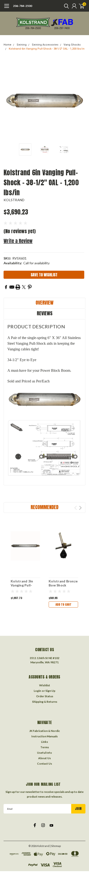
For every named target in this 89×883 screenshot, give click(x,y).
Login (37, 690)
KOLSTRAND (14, 200)
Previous (8, 100)
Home (7, 44)
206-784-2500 (22, 6)
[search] (65, 6)
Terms (44, 747)
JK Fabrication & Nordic (44, 731)
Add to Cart (63, 604)
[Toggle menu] (6, 8)
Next (80, 100)
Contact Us (44, 763)
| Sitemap (55, 845)
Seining (22, 44)
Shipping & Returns (44, 701)
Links (44, 742)
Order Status (44, 696)
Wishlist (44, 685)
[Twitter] (23, 287)
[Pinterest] (29, 287)
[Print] (17, 287)
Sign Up (50, 690)
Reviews (44, 313)
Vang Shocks (72, 44)
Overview (44, 302)
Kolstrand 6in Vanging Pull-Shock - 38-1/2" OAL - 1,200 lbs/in (46, 48)
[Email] (11, 287)
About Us (44, 758)
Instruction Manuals (44, 736)
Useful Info (44, 752)
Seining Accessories (45, 44)
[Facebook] (6, 287)
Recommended (44, 507)
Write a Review (18, 241)
